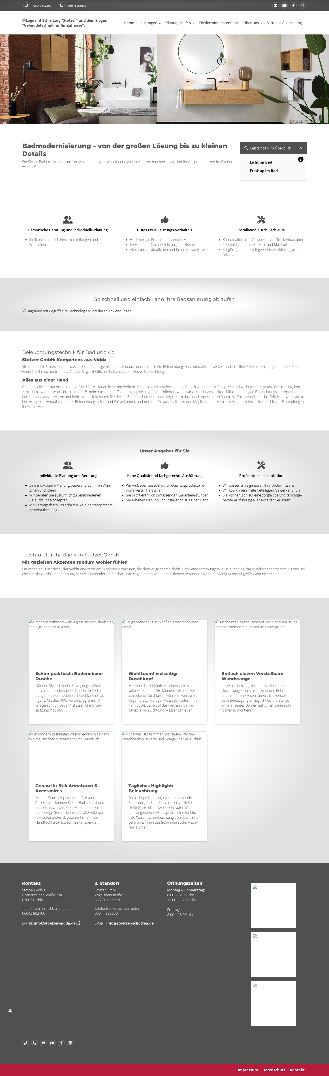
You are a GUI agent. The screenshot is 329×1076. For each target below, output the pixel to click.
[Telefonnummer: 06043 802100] (26, 5)
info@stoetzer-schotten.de (130, 923)
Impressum (248, 1069)
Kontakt (297, 1069)
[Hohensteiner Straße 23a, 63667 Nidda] (284, 5)
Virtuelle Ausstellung (284, 22)
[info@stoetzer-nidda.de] (275, 5)
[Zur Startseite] (67, 22)
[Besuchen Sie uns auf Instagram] (302, 5)
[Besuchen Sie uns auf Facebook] (293, 5)
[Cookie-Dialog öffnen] (10, 1010)
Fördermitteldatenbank (219, 22)
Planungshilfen (178, 22)
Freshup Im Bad (264, 170)
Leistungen (148, 22)
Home (129, 22)
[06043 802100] (26, 1043)
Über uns (251, 22)
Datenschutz (274, 1069)
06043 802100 (42, 6)
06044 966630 (77, 6)
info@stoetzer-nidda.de (54, 923)
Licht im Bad (261, 162)
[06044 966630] (35, 1043)
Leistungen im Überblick (270, 148)
